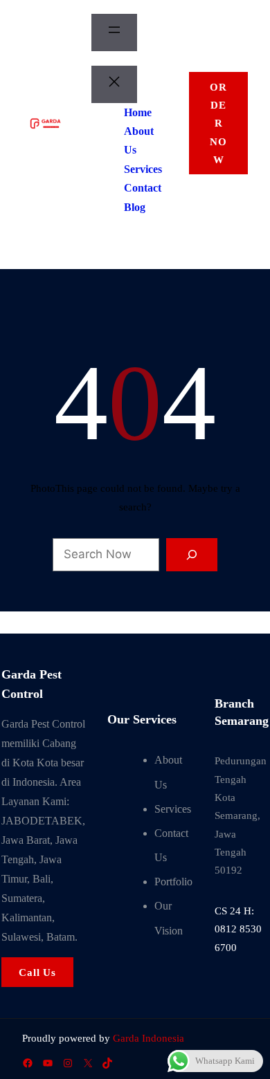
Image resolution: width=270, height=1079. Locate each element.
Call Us (37, 972)
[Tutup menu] (114, 84)
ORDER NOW (218, 123)
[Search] (192, 554)
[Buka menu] (114, 32)
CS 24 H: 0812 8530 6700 (238, 929)
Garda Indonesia (148, 1038)
